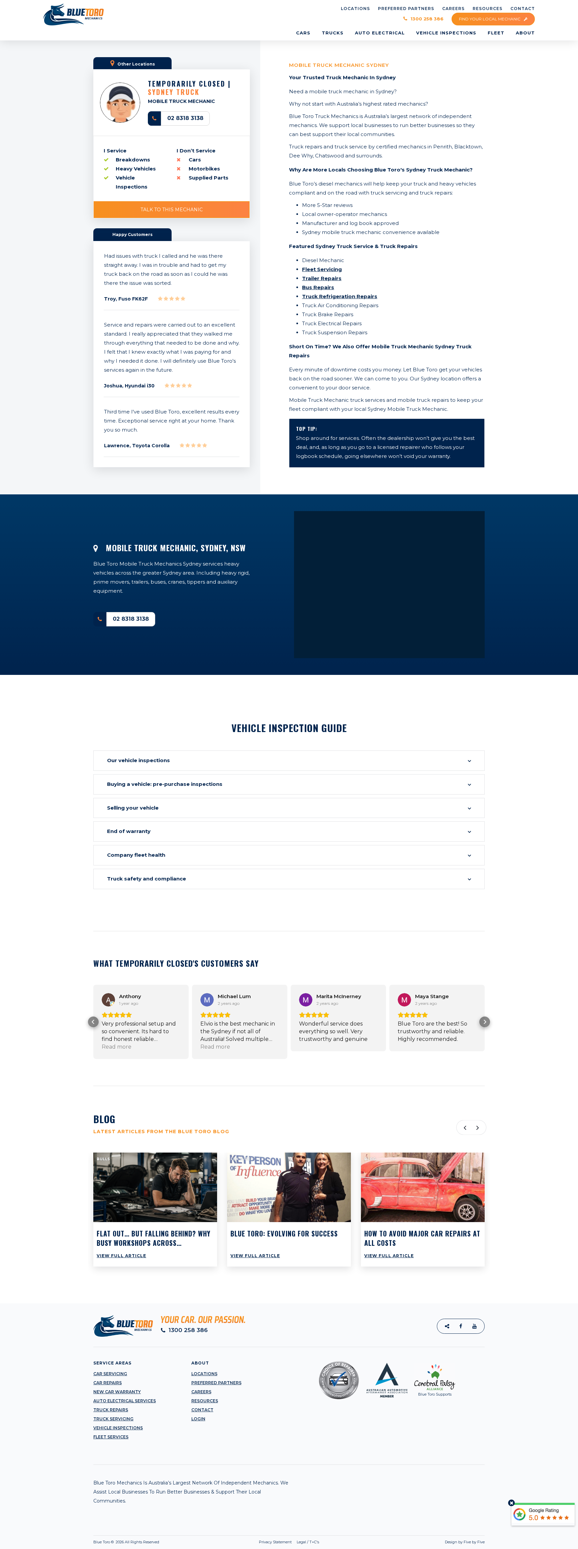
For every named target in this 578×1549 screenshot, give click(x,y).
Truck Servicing (113, 1418)
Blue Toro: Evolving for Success (284, 1233)
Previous (463, 1127)
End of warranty (129, 831)
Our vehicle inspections (138, 760)
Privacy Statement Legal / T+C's (289, 1542)
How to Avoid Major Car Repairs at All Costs (422, 1238)
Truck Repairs (110, 1409)
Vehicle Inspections (118, 1427)
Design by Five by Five (465, 1542)
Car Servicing (110, 1373)
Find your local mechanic (490, 18)
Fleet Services (110, 1436)
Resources (204, 1400)
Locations (204, 1373)
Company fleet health (136, 855)
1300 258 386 (426, 18)
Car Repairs (107, 1382)
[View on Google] (108, 999)
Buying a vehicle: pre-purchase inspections (164, 784)
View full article (121, 1255)
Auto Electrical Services (124, 1400)
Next (478, 1127)
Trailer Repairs (322, 278)
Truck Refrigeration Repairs (339, 296)
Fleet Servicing (322, 269)
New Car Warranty (117, 1391)
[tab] (289, 760)
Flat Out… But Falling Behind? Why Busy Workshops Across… (153, 1238)
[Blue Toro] (73, 14)
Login (198, 1418)
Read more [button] (116, 1047)
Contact (202, 1409)
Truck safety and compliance (146, 878)
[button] (93, 1022)
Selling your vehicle (133, 808)
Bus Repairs (318, 287)
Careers (201, 1391)
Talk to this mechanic (171, 210)
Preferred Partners (216, 1382)
